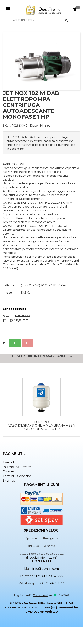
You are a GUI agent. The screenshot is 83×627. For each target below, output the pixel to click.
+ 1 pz (15, 343)
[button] (66, 20)
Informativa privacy (17, 466)
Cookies (8, 471)
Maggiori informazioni (41, 557)
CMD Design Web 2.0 (41, 611)
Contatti (9, 462)
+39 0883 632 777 (49, 576)
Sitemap (9, 480)
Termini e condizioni (17, 476)
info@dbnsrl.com (45, 568)
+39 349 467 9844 (50, 583)
